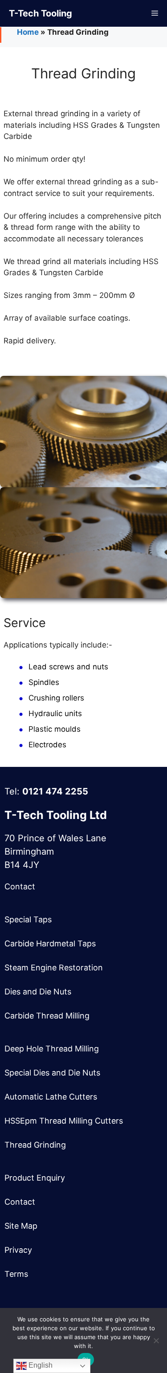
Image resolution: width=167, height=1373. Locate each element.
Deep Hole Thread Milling (51, 1048)
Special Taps (28, 919)
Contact (19, 886)
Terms (16, 1274)
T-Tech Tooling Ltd (55, 815)
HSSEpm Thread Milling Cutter (61, 1120)
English (40, 1365)
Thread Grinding (35, 1144)
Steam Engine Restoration (53, 967)
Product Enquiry (34, 1177)
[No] (155, 1340)
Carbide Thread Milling (47, 1015)
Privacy (18, 1250)
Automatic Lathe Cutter (48, 1096)
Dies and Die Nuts (37, 991)
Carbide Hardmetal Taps (50, 943)
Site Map (20, 1225)
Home (28, 32)
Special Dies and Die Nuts (52, 1072)
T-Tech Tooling (40, 13)
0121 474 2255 (55, 791)
